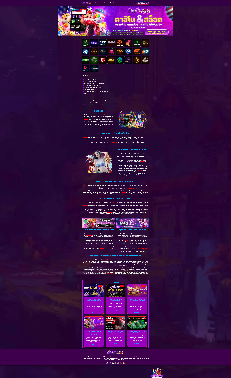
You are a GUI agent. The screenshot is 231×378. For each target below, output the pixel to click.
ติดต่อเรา (123, 3)
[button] (147, 75)
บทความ (130, 3)
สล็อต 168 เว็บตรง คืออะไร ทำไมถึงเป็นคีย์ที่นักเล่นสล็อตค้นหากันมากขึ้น (99, 95)
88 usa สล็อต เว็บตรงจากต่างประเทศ (91, 81)
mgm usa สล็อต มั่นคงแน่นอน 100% (91, 89)
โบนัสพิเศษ (104, 3)
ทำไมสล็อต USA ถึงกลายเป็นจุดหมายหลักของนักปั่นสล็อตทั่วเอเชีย (97, 91)
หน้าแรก (96, 3)
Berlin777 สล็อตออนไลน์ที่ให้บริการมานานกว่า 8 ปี (95, 103)
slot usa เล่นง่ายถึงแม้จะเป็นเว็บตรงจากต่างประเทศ (94, 83)
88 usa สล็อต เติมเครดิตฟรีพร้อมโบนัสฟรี (92, 87)
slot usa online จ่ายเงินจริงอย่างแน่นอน (92, 85)
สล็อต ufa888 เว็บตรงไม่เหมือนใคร (91, 79)
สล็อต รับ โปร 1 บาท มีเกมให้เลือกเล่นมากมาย (94, 97)
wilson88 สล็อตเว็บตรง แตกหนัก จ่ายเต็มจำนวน (95, 104)
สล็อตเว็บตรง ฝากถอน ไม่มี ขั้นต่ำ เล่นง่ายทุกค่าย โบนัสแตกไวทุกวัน (98, 99)
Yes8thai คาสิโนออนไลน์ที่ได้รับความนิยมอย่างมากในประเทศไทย (98, 101)
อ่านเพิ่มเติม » (94, 312)
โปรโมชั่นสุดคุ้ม (113, 3)
